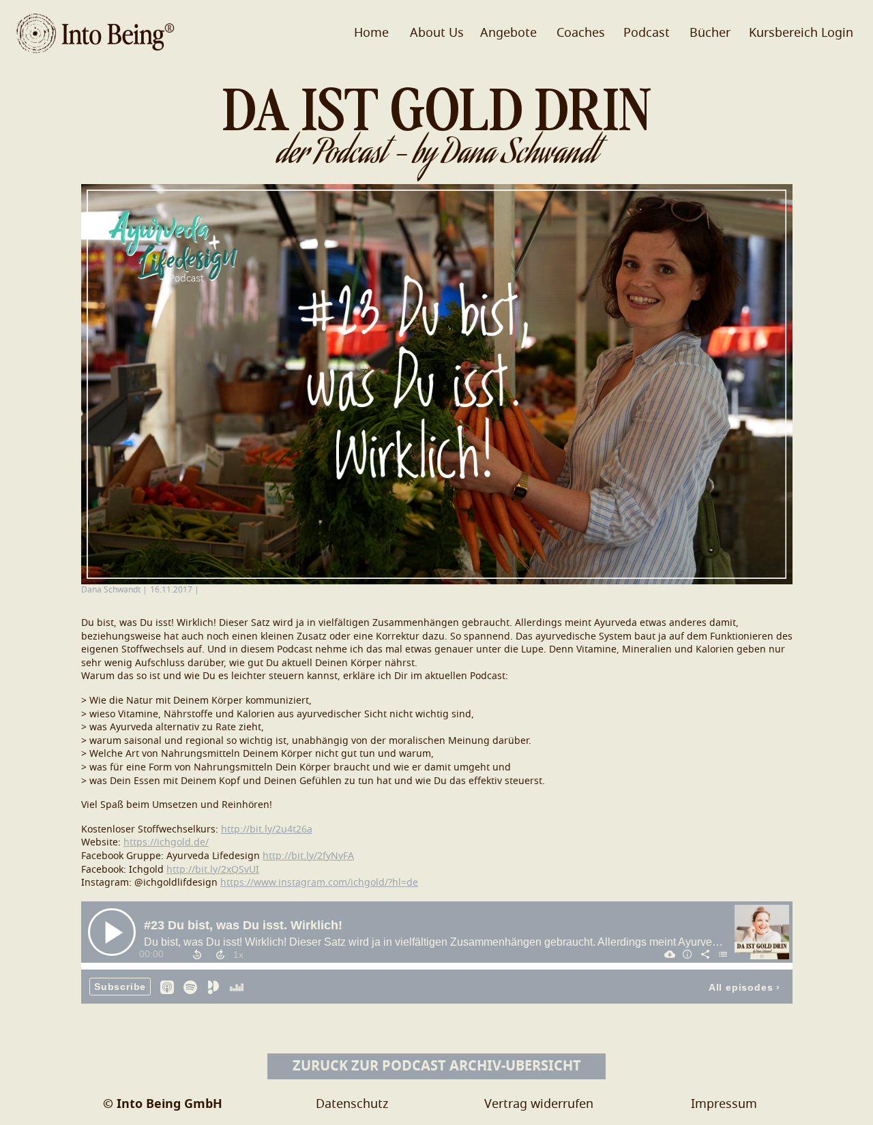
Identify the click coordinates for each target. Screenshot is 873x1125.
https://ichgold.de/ (166, 842)
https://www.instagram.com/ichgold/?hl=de (319, 883)
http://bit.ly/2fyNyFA (308, 856)
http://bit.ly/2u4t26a (266, 830)
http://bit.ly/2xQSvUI (212, 870)
